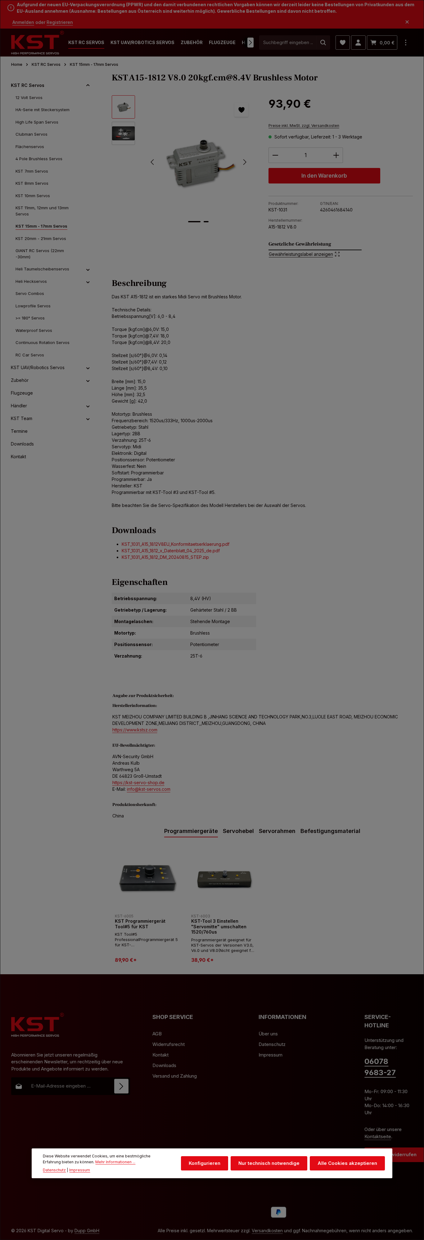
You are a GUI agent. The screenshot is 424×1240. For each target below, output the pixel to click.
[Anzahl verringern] (275, 155)
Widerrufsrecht (168, 1044)
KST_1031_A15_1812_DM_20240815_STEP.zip (165, 557)
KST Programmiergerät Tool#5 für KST (140, 923)
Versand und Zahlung (174, 1076)
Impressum (270, 1055)
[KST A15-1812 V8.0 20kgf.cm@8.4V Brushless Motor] (198, 162)
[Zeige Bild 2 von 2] (206, 221)
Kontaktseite (377, 1136)
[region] (184, 162)
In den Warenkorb (324, 175)
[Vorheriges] (152, 162)
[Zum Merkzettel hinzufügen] (241, 110)
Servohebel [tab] (238, 831)
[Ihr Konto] (358, 42)
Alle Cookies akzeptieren (347, 1163)
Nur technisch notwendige (269, 1163)
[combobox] (288, 42)
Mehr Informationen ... (115, 1162)
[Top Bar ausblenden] (407, 22)
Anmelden (23, 22)
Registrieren (60, 22)
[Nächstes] (250, 43)
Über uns (268, 1034)
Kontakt (160, 1055)
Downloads (164, 1065)
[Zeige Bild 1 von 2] (194, 221)
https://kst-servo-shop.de (138, 782)
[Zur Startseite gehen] (37, 43)
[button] (88, 85)
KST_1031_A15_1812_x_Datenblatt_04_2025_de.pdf (171, 550)
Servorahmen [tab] (277, 831)
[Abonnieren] (121, 1086)
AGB (157, 1034)
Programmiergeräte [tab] (191, 831)
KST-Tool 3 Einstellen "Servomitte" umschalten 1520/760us (218, 926)
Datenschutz (272, 1044)
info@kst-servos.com (148, 789)
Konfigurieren (204, 1163)
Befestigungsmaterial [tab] (330, 831)
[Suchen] (323, 42)
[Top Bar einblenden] (406, 42)
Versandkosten (267, 1230)
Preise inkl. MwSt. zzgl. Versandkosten (303, 125)
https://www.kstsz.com (134, 729)
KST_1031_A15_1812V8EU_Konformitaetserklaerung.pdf (175, 544)
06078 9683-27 (380, 1067)
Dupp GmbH (86, 1230)
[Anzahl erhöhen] (336, 155)
